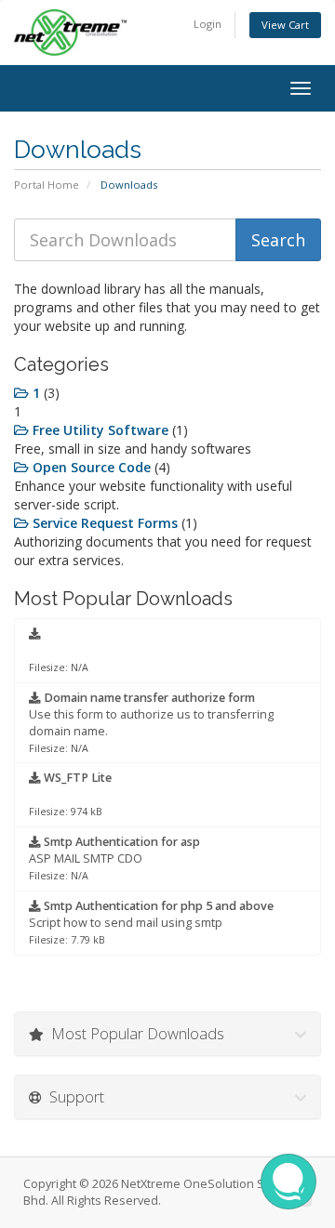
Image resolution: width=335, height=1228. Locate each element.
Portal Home (46, 184)
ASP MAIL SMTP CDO (114, 858)
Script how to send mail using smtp (151, 922)
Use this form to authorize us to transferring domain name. (151, 722)
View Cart (285, 25)
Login (207, 24)
